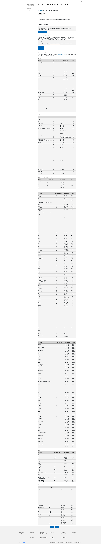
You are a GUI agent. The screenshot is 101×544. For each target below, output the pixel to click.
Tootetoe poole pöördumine (30, 4)
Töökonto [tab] (44, 13)
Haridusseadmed (42, 532)
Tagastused (31, 533)
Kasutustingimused (61, 542)
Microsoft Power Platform (64, 537)
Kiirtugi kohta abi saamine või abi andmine (31, 15)
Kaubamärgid (66, 542)
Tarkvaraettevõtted (63, 538)
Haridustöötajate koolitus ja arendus (43, 537)
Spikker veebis (41, 46)
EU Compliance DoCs (75, 542)
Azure (51, 533)
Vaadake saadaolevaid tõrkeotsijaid (55, 44)
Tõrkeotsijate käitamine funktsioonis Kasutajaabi (31, 12)
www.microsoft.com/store (61, 54)
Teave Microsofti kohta (74, 532)
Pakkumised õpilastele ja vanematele (44, 538)
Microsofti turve (52, 532)
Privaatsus (58, 542)
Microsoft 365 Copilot (52, 538)
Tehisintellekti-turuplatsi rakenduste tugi (65, 533)
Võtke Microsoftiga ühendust (53, 542)
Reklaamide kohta (70, 542)
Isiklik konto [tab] (40, 13)
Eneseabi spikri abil (29, 10)
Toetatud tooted (29, 8)
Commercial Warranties (32, 537)
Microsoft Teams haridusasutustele (43, 533)
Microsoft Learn (63, 532)
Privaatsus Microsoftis (74, 533)
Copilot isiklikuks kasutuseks (21, 532)
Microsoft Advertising (52, 537)
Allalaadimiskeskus (32, 532)
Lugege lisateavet (40, 10)
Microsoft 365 (20, 533)
